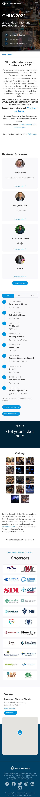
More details (19, 186)
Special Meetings (10, 407)
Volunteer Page (8, 526)
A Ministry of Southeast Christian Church (20, 779)
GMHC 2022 (14, 15)
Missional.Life (12, 777)
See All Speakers (20, 283)
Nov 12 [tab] (32, 295)
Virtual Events (19, 775)
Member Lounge (8, 775)
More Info (9, 713)
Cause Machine (18, 793)
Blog (34, 773)
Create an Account (30, 775)
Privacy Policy (27, 795)
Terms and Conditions (15, 795)
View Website (9, 708)
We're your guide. (9, 773)
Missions (29, 777)
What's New (21, 777)
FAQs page (32, 134)
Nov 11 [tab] (20, 295)
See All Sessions (10, 414)
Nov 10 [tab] (8, 295)
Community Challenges (23, 773)
